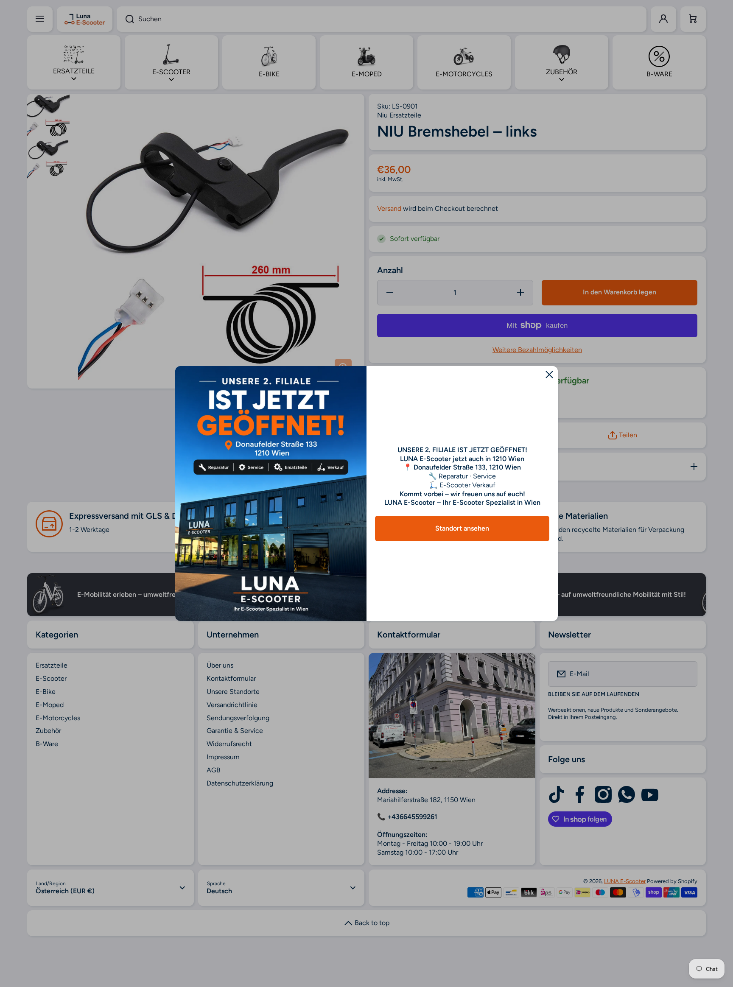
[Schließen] (549, 374)
